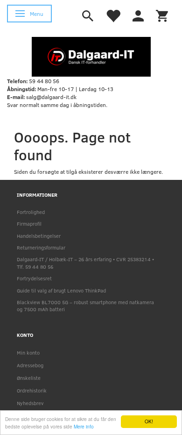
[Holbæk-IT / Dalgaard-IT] (91, 56)
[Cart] (162, 15)
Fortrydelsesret (34, 278)
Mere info (84, 426)
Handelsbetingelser (39, 235)
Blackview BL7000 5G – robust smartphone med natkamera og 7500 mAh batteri (85, 306)
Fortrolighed (31, 211)
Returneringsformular (41, 247)
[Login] (138, 15)
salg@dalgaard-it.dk (51, 96)
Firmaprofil (29, 223)
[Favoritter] (112, 15)
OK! (149, 421)
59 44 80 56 (44, 81)
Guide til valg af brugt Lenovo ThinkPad (61, 290)
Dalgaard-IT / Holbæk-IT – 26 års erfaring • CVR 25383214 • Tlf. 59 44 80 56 (85, 263)
